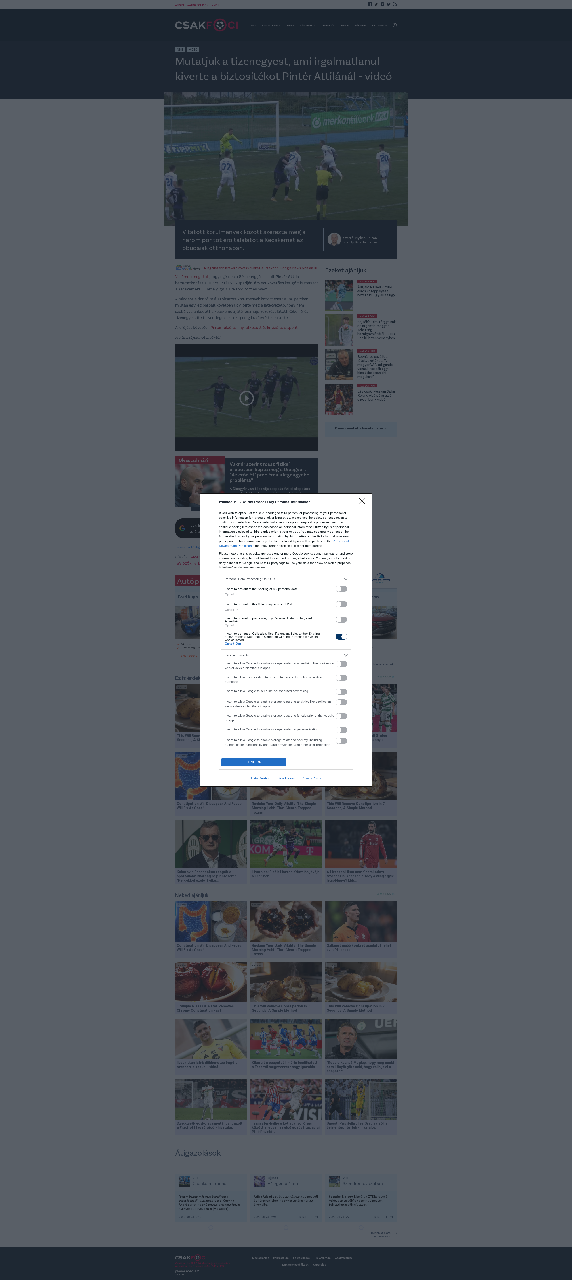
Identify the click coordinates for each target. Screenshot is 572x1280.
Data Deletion (260, 778)
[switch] (341, 589)
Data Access (286, 778)
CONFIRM (254, 762)
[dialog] (286, 640)
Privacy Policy (311, 778)
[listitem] (286, 579)
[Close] (363, 502)
